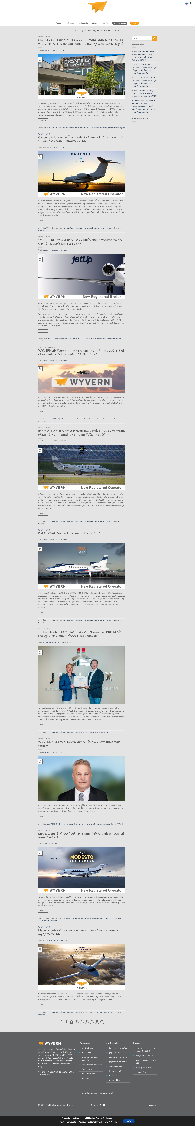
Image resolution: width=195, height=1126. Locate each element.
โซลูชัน (58, 23)
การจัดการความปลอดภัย (99, 128)
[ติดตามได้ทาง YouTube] (104, 1105)
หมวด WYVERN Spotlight (52, 339)
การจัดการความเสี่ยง (84, 128)
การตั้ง (111, 1121)
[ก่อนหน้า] (62, 1022)
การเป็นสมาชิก (83, 23)
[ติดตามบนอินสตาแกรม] (94, 1105)
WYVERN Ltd (66, 642)
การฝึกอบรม (70, 23)
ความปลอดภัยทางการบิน (69, 128)
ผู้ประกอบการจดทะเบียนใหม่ (88, 228)
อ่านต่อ (43, 120)
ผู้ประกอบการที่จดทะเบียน (118, 1048)
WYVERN (64, 752)
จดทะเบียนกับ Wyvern (89, 339)
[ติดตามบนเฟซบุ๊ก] (91, 1105)
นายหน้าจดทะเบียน (115, 1066)
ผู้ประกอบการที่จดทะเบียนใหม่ (87, 918)
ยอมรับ (128, 1121)
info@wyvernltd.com (143, 1068)
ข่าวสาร (40, 347)
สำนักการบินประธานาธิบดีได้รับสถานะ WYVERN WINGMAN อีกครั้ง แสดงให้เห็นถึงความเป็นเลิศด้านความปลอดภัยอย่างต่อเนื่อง (144, 106)
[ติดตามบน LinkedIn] (100, 1105)
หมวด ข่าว (48, 419)
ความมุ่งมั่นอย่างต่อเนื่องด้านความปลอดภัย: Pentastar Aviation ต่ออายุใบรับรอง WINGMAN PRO (143, 56)
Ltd (63, 50)
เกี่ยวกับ (105, 23)
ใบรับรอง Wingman (115, 1012)
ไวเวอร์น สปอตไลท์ (44, 37)
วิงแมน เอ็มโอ (113, 1076)
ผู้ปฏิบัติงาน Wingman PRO (118, 1057)
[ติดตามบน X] (97, 1105)
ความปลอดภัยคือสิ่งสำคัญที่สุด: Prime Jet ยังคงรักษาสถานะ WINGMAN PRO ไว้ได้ (144, 93)
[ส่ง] (154, 38)
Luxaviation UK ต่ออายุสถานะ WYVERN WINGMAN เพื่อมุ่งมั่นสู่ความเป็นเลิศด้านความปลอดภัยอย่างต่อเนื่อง (144, 81)
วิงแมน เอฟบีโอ (114, 1080)
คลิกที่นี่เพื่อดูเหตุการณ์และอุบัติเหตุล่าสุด (97, 1093)
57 (97, 1022)
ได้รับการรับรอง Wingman (116, 128)
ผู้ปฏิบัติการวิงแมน (115, 1053)
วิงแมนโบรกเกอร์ (115, 1071)
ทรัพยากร (95, 23)
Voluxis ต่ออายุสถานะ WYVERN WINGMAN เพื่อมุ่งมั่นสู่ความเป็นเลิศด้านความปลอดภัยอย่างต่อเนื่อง (144, 69)
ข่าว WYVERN (118, 824)
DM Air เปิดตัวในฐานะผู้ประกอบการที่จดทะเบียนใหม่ (71, 533)
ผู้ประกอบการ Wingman (100, 732)
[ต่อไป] (102, 1022)
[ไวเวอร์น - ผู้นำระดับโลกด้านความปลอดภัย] (97, 10)
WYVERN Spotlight (50, 128)
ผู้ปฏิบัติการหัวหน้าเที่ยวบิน (118, 1062)
